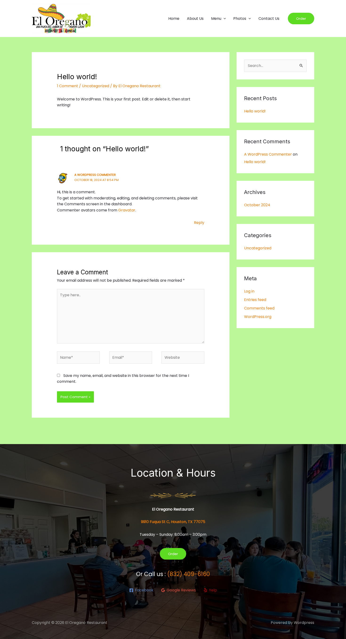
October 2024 (257, 205)
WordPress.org (257, 316)
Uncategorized (95, 86)
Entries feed (255, 299)
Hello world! (255, 111)
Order (173, 553)
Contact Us (268, 18)
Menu (216, 18)
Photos (239, 18)
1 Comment (67, 86)
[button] (223, 18)
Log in (249, 291)
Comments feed (259, 308)
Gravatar (126, 210)
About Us (195, 18)
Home (173, 18)
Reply (199, 222)
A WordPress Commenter (95, 175)
